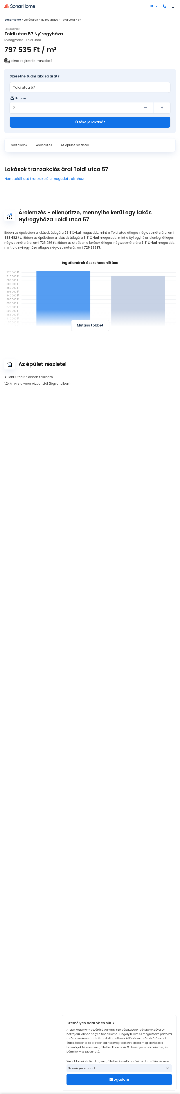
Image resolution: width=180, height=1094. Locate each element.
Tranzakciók (18, 145)
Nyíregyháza (49, 20)
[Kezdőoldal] (19, 6)
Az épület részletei (75, 145)
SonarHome (12, 20)
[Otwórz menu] (174, 6)
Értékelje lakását (90, 122)
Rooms (21, 98)
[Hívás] (164, 6)
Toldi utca (68, 20)
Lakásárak (31, 20)
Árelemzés (44, 145)
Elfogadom (119, 1079)
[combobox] (90, 87)
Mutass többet (90, 325)
